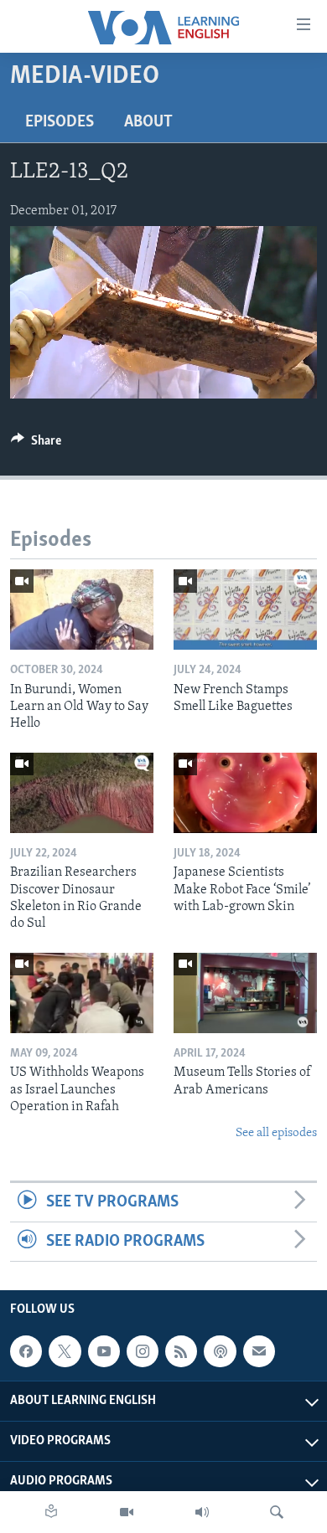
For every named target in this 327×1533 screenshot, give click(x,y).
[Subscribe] (259, 1352)
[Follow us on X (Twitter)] (64, 1352)
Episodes (59, 122)
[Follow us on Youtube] (104, 1352)
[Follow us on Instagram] (142, 1352)
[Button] (36, 444)
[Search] (277, 1512)
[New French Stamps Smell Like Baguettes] (245, 609)
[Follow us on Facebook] (26, 1352)
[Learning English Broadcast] (202, 1512)
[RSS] (181, 1352)
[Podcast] (220, 1352)
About (148, 122)
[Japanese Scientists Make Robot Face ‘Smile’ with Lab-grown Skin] (245, 793)
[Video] (126, 1512)
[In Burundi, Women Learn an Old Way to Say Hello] (81, 609)
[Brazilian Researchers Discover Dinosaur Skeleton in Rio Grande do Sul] (81, 793)
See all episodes (276, 1133)
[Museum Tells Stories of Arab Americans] (245, 993)
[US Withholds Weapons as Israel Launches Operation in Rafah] (81, 993)
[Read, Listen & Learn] (51, 1512)
